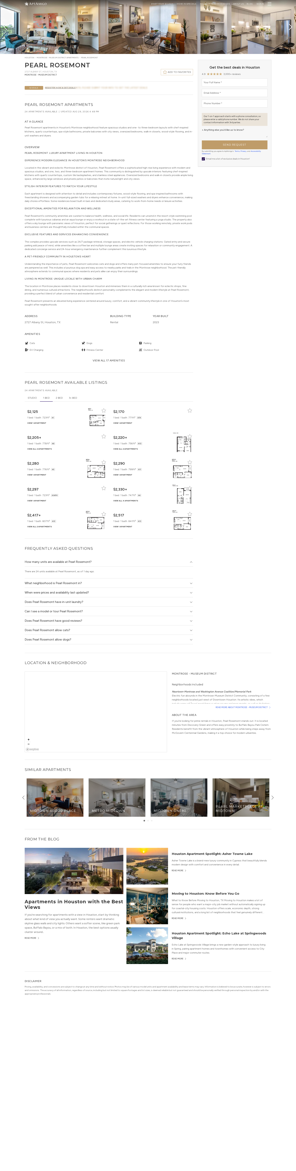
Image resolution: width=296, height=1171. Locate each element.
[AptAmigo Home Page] (37, 3)
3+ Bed (73, 397)
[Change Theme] (26, 4)
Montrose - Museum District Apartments (58, 58)
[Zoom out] (28, 744)
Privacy (243, 151)
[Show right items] (272, 797)
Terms (237, 151)
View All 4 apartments (125, 501)
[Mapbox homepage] (32, 749)
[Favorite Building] (104, 410)
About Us (238, 4)
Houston (29, 58)
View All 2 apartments (39, 449)
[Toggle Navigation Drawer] (269, 4)
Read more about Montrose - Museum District (242, 707)
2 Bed (59, 397)
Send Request (234, 144)
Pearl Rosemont (89, 58)
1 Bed (46, 397)
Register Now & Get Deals (60, 88)
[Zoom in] (28, 739)
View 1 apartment (36, 423)
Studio (32, 397)
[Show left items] (23, 797)
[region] (96, 712)
